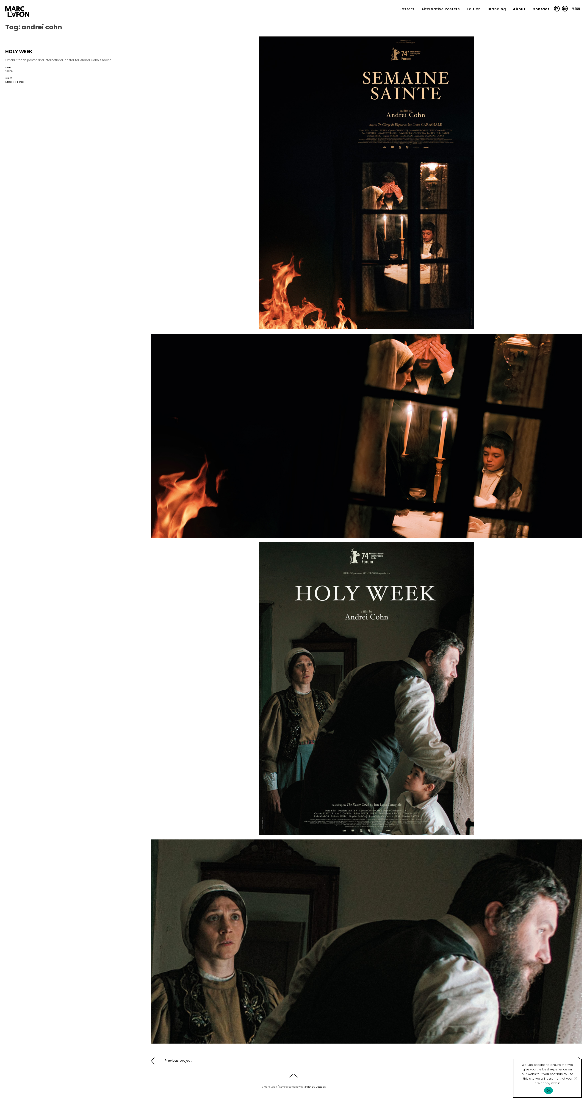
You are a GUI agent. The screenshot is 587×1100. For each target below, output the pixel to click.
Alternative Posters (440, 9)
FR (573, 9)
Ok (548, 1090)
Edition (474, 9)
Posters (407, 9)
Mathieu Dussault (315, 1087)
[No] (575, 1078)
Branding (497, 9)
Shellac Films (15, 82)
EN (578, 9)
